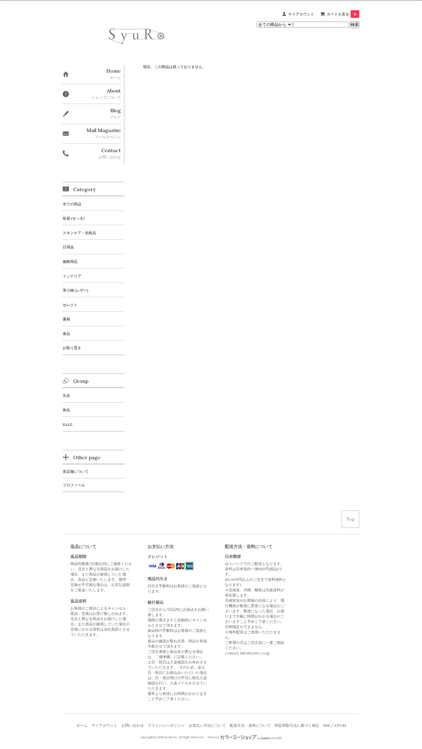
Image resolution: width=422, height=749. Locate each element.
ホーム (81, 725)
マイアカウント (301, 14)
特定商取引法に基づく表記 (297, 725)
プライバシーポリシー (166, 725)
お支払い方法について (207, 725)
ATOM (340, 725)
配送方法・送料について (250, 725)
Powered (213, 737)
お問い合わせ (132, 725)
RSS (326, 725)
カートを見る (341, 14)
